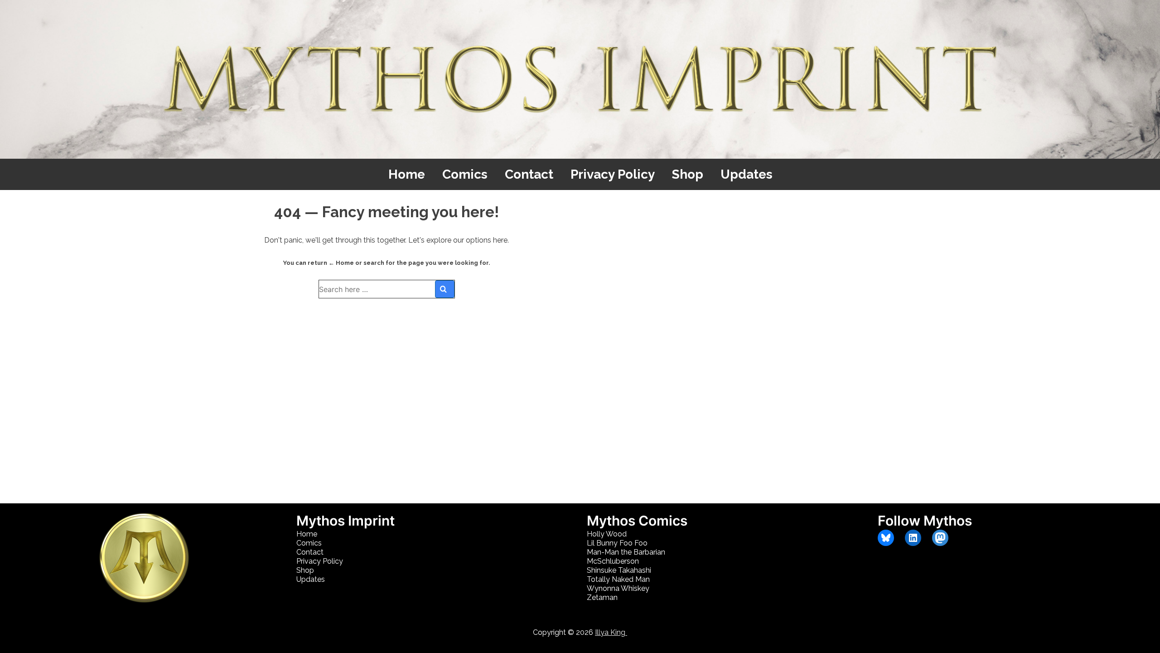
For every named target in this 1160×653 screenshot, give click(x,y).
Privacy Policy (612, 174)
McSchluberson (613, 561)
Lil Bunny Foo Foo (617, 543)
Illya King (611, 632)
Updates (746, 174)
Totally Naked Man (618, 579)
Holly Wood (607, 534)
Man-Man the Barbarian (626, 552)
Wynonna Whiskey (618, 588)
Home (406, 174)
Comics (465, 174)
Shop (687, 174)
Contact (529, 174)
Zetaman (602, 597)
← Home (341, 262)
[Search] (444, 289)
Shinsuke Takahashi (619, 570)
